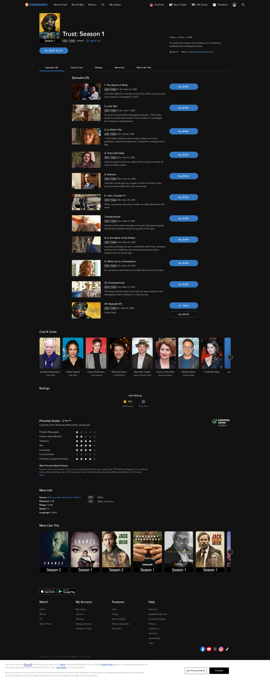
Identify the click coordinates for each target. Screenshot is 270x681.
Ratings (98, 67)
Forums (152, 624)
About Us (153, 609)
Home (42, 609)
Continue (219, 670)
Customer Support (157, 619)
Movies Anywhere (120, 624)
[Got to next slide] (230, 357)
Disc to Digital (118, 619)
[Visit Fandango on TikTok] (227, 649)
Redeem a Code (83, 628)
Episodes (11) (52, 67)
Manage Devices (84, 624)
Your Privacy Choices (196, 670)
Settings (80, 619)
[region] (135, 670)
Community (127, 406)
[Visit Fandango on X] (215, 649)
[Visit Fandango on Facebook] (202, 649)
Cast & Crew (76, 67)
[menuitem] (199, 4)
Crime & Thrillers (73, 497)
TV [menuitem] (102, 4)
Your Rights (61, 667)
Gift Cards (116, 628)
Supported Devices (158, 614)
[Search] (243, 4)
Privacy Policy (107, 664)
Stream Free (45, 624)
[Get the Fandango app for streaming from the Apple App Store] (48, 591)
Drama (51, 497)
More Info (119, 67)
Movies (43, 614)
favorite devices (203, 52)
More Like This (144, 67)
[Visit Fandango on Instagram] (221, 649)
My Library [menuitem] (115, 4)
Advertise (153, 633)
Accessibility (154, 638)
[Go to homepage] (36, 4)
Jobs (151, 643)
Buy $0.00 (184, 314)
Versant (28, 664)
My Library (81, 609)
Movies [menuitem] (92, 4)
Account (80, 614)
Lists (114, 609)
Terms (62, 664)
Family (115, 614)
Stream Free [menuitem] (60, 4)
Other (59, 497)
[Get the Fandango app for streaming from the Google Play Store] (66, 591)
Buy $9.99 (56, 50)
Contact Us (154, 628)
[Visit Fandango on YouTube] (209, 649)
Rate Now (143, 406)
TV (41, 619)
